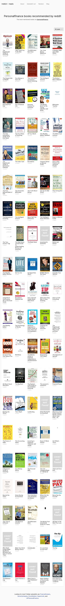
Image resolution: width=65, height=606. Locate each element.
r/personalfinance (42, 19)
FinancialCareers (45, 594)
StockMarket (32, 596)
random (41, 4)
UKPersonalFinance (32, 598)
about (22, 4)
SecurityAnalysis (23, 596)
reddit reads (7, 4)
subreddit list (31, 4)
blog (47, 4)
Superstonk (40, 596)
